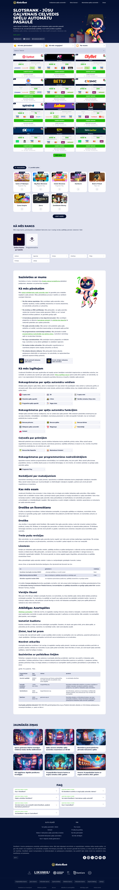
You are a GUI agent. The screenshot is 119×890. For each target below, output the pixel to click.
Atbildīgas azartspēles (25, 612)
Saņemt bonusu (28, 71)
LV (15, 857)
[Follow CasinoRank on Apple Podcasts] (104, 857)
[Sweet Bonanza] (59, 182)
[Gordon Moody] (58, 872)
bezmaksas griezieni (43, 320)
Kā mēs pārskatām (77, 833)
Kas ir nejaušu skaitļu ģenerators (50, 839)
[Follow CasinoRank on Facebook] (84, 857)
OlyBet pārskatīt (90, 74)
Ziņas (104, 2)
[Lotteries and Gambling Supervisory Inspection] (29, 872)
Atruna (54, 887)
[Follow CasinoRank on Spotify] (100, 857)
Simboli (50, 830)
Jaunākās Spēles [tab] (34, 167)
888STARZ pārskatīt (90, 123)
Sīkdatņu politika (41, 887)
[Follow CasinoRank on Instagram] (88, 857)
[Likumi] (42, 872)
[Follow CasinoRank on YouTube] (96, 857)
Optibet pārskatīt (28, 74)
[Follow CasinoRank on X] (92, 857)
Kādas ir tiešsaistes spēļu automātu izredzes (49, 833)
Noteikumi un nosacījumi (25, 887)
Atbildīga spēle (84, 887)
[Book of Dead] (97, 182)
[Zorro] (40, 202)
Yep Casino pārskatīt (59, 148)
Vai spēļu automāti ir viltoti (50, 827)
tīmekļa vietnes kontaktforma (51, 281)
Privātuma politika (77, 830)
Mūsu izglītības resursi (62, 375)
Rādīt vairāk (58, 155)
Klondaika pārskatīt (28, 99)
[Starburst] (78, 182)
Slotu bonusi (74, 2)
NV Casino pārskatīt (59, 74)
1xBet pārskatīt (28, 148)
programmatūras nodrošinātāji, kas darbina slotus (37, 334)
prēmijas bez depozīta (59, 320)
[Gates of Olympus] (22, 182)
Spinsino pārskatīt (28, 123)
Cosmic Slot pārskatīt (90, 99)
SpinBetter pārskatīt (90, 148)
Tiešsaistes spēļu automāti (57, 2)
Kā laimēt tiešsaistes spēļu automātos (49, 836)
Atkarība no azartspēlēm (68, 887)
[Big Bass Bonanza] (40, 182)
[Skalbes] (68, 872)
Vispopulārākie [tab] (21, 167)
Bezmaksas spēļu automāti (90, 2)
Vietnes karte (97, 887)
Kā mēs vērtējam (77, 836)
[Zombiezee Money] (59, 202)
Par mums (77, 827)
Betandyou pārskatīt (59, 99)
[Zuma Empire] (22, 202)
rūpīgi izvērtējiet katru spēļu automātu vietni (34, 292)
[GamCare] (79, 872)
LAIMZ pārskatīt (59, 123)
